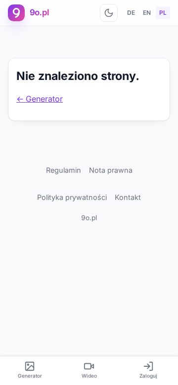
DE (131, 12)
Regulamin (63, 170)
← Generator (39, 99)
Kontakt (128, 197)
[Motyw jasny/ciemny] (109, 13)
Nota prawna (111, 170)
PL (163, 12)
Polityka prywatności (72, 197)
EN (147, 12)
